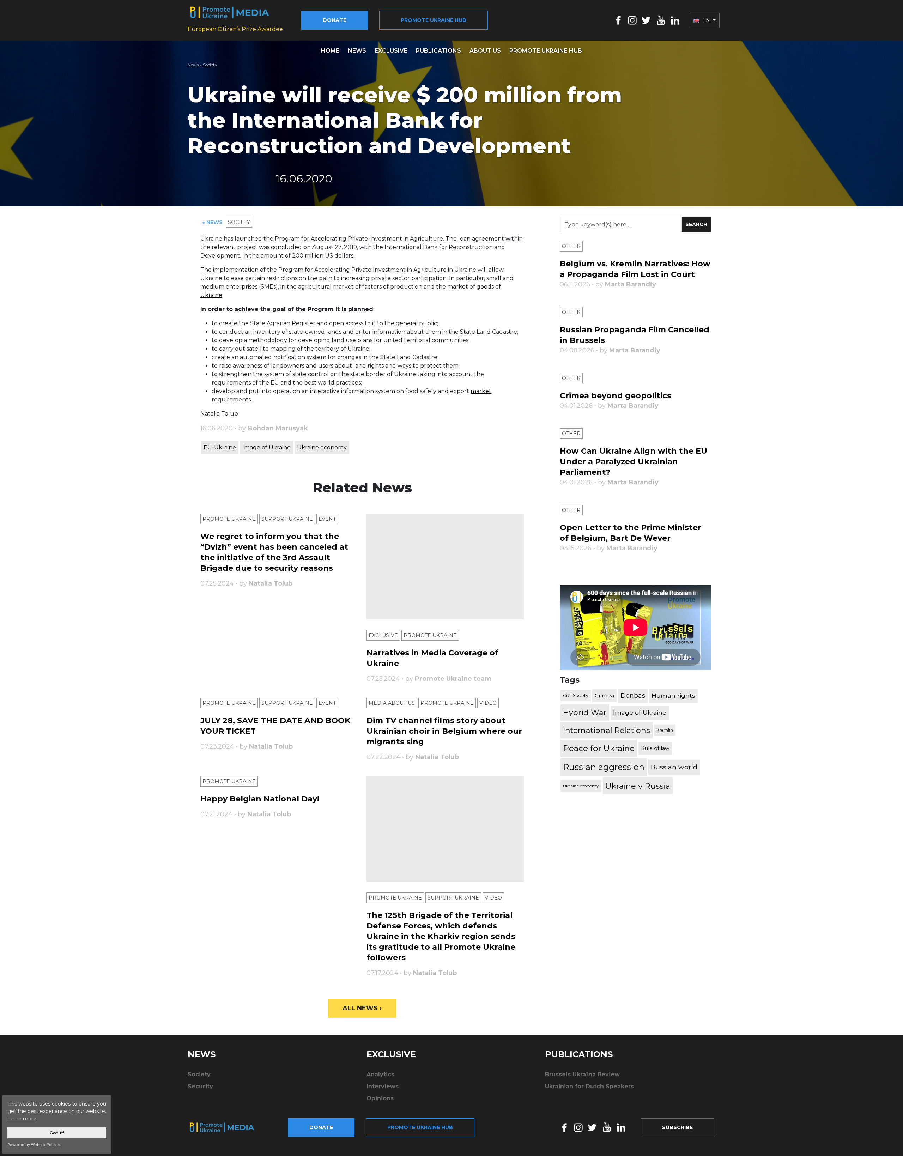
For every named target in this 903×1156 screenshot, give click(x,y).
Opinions (380, 1098)
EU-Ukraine (220, 447)
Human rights (673, 695)
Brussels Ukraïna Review (582, 1074)
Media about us (392, 703)
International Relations (606, 730)
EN (706, 20)
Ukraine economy (322, 447)
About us (485, 50)
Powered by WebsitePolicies (34, 1144)
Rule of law (655, 748)
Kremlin (664, 730)
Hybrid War (585, 712)
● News (213, 222)
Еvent (327, 519)
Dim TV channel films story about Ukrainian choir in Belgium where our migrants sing (444, 731)
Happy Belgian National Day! (259, 799)
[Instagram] (632, 20)
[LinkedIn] (675, 20)
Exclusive (391, 50)
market (481, 391)
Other (571, 246)
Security (200, 1086)
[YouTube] (661, 20)
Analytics (380, 1074)
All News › (362, 1008)
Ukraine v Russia (637, 786)
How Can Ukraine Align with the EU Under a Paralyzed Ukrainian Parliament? (633, 461)
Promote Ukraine (229, 519)
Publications (438, 50)
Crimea (604, 695)
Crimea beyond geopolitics (615, 395)
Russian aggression (603, 767)
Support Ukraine (287, 519)
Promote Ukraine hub (433, 20)
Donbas (632, 696)
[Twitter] (646, 20)
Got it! (57, 1133)
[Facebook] (618, 20)
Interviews (382, 1086)
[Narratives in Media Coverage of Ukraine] (445, 566)
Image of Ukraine (266, 447)
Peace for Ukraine (599, 748)
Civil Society (575, 695)
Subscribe (677, 1127)
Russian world (674, 767)
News (357, 50)
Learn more (21, 1118)
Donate (334, 20)
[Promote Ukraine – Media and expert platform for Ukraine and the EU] (227, 1127)
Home (330, 50)
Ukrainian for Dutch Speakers (589, 1086)
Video (488, 703)
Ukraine (211, 295)
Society (210, 64)
